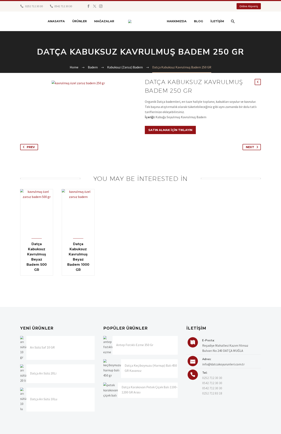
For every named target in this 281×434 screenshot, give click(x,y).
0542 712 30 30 (212, 383)
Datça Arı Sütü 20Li (43, 373)
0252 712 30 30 (33, 6)
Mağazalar (104, 21)
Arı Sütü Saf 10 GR (42, 347)
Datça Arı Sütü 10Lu (43, 399)
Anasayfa (56, 21)
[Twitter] (95, 6)
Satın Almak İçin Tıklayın (170, 130)
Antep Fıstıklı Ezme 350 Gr (134, 345)
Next (250, 147)
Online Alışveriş (248, 6)
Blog (198, 21)
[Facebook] (88, 6)
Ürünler (79, 21)
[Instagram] (101, 6)
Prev (31, 147)
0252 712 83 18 (212, 393)
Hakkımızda (177, 21)
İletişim (217, 21)
